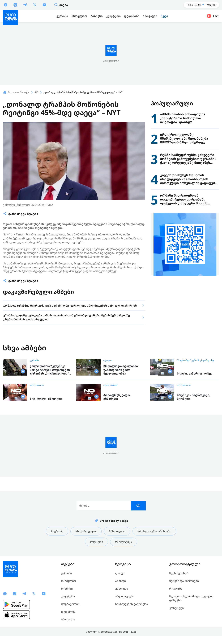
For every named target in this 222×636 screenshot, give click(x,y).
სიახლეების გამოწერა (131, 604)
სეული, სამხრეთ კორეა (194, 373)
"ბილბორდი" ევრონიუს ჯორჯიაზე (195, 360)
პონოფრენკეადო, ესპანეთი (117, 397)
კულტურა (68, 596)
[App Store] (16, 614)
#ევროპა (57, 531)
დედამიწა (68, 612)
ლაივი (119, 573)
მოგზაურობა (70, 604)
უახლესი (121, 589)
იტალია (107, 360)
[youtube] (44, 5)
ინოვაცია (68, 619)
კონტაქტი (176, 608)
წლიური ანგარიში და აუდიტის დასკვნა (191, 598)
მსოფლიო (68, 581)
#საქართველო (86, 531)
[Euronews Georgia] (10, 17)
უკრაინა (34, 360)
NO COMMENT (37, 385)
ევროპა (66, 573)
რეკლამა (175, 589)
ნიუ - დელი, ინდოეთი (46, 399)
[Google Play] (16, 604)
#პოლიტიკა (123, 542)
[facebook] (5, 5)
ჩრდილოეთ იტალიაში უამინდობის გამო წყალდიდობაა (120, 369)
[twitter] (34, 5)
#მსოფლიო (117, 531)
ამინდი (120, 581)
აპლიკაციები (124, 596)
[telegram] (25, 5)
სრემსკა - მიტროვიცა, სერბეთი (193, 397)
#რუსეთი (96, 542)
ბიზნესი (67, 589)
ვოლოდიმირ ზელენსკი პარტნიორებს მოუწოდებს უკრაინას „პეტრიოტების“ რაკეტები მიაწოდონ (50, 370)
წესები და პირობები (184, 581)
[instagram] (15, 5)
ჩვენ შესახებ (178, 573)
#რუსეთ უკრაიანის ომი (154, 531)
